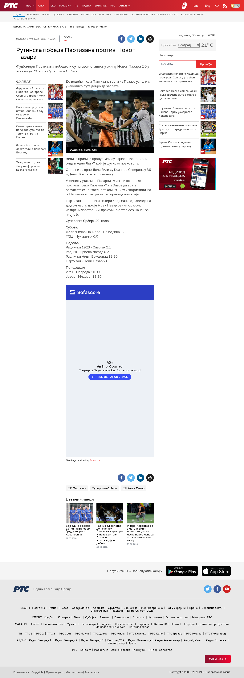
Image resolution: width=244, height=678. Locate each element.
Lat (195, 6)
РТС (112, 5)
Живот (35, 624)
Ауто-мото (121, 14)
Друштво (114, 607)
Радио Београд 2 (66, 640)
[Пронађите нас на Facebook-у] (217, 589)
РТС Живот (118, 633)
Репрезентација (97, 26)
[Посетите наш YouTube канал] (227, 589)
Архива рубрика (25, 18)
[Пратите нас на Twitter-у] (208, 589)
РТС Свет (65, 633)
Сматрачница (99, 610)
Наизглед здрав (139, 627)
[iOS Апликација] (187, 174)
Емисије (101, 5)
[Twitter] (131, 39)
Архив (132, 643)
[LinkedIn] (140, 39)
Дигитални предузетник (213, 624)
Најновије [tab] (166, 55)
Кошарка (33, 14)
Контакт (85, 649)
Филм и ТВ (160, 624)
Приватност (21, 672)
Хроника (98, 607)
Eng (207, 6)
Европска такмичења (27, 26)
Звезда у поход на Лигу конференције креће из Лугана (28, 165)
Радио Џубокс (193, 640)
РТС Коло (156, 633)
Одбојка (58, 14)
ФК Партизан (77, 488)
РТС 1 (28, 633)
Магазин (65, 5)
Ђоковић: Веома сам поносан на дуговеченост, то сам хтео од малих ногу (178, 94)
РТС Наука (82, 633)
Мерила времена (152, 607)
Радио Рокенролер (167, 640)
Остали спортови (143, 14)
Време (193, 607)
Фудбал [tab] (23, 81)
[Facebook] (121, 39)
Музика (71, 624)
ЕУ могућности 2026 (140, 610)
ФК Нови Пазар (133, 488)
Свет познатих (124, 624)
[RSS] (225, 5)
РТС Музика (193, 633)
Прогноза (168, 45)
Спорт (42, 5)
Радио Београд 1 (40, 640)
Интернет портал (160, 649)
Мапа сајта (217, 659)
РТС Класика (137, 633)
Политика (38, 607)
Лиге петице (76, 26)
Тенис (46, 14)
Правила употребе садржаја (64, 672)
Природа (189, 624)
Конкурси (139, 649)
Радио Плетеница (139, 640)
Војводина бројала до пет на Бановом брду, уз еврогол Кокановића (30, 112)
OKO (53, 5)
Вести (30, 5)
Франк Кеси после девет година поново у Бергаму (31, 148)
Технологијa (88, 624)
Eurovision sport (193, 14)
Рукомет (72, 14)
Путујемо (105, 624)
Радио (86, 5)
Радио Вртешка (216, 640)
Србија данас (80, 607)
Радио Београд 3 (92, 640)
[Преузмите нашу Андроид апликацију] (182, 571)
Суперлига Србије (54, 26)
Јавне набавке (120, 649)
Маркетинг (101, 649)
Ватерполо (88, 14)
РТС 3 (51, 633)
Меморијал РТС (167, 14)
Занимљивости (53, 624)
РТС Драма (100, 633)
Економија (130, 607)
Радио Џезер (116, 643)
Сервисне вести (211, 607)
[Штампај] (150, 39)
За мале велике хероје (110, 627)
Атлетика (104, 14)
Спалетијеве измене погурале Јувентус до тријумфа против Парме (30, 131)
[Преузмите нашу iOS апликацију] (216, 571)
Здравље (143, 624)
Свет (65, 607)
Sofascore (95, 460)
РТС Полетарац (215, 633)
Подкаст (117, 610)
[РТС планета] (184, 5)
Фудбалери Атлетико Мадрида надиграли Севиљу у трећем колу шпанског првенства (30, 93)
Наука (175, 624)
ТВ (76, 5)
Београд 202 (115, 640)
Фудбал (19, 14)
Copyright (37, 672)
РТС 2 (40, 633)
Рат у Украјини (176, 607)
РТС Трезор (174, 633)
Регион (53, 607)
